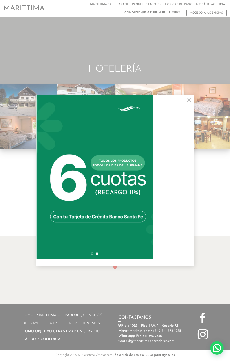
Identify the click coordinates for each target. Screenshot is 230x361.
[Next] (145, 177)
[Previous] (44, 177)
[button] (217, 348)
